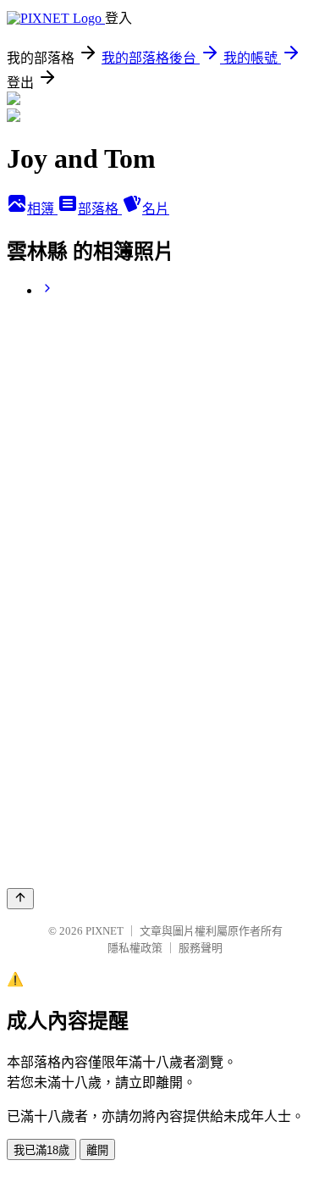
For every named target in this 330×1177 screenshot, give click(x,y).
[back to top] (20, 898)
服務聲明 (201, 947)
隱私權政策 (134, 947)
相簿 (42, 209)
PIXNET (104, 930)
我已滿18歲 (41, 1150)
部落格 (100, 209)
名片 (155, 209)
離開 (97, 1150)
